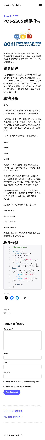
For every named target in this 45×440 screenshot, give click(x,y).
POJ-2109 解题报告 (14, 411)
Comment (8, 329)
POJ (7, 310)
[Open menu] (40, 5)
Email (6, 363)
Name (6, 353)
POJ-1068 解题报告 (11, 417)
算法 (5, 313)
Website (6, 372)
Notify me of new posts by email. (18, 386)
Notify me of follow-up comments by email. (22, 382)
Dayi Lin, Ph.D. (12, 5)
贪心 (9, 313)
